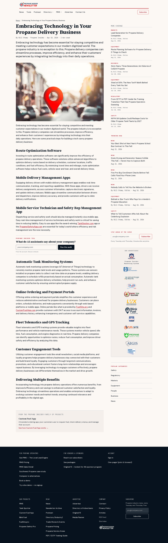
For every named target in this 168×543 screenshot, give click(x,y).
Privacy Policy (105, 508)
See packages (69, 462)
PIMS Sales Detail (26, 467)
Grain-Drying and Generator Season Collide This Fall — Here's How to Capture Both (129, 159)
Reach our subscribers (73, 458)
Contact (102, 503)
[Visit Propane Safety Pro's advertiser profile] (132, 335)
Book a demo (24, 480)
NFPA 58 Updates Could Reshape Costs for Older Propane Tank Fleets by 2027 (129, 119)
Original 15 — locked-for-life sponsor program (83, 467)
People (114, 391)
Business (114, 396)
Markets (114, 380)
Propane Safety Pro (27, 526)
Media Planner (78, 517)
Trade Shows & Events (55, 522)
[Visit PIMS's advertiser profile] (132, 256)
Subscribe (143, 12)
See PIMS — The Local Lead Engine (33, 458)
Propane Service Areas (55, 531)
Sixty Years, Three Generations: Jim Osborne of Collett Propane (131, 67)
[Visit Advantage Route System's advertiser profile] (132, 278)
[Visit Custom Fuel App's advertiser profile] (132, 319)
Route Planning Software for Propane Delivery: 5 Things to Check (131, 50)
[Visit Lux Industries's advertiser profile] (132, 302)
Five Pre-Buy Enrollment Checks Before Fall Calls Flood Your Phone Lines (130, 174)
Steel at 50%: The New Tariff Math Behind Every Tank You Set (129, 84)
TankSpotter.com (85, 223)
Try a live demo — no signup (31, 485)
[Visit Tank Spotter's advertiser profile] (132, 269)
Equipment (115, 385)
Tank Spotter (24, 508)
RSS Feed (102, 517)
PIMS (58, 12)
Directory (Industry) (54, 517)
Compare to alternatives (29, 476)
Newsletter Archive (54, 508)
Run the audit (66, 247)
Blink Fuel (23, 517)
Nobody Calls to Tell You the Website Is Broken (131, 187)
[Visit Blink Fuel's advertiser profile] (132, 310)
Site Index (103, 521)
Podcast (37, 12)
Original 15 (77, 513)
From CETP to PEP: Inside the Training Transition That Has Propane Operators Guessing (128, 102)
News (21, 12)
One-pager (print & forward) (120, 462)
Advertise (69, 12)
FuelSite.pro (82, 307)
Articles (102, 513)
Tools (29, 12)
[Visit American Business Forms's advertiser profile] (132, 352)
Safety (113, 370)
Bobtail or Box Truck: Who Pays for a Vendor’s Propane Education (130, 200)
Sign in (110, 458)
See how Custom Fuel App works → (33, 428)
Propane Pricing (52, 526)
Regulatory (115, 375)
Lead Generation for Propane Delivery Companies (127, 34)
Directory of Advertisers (83, 508)
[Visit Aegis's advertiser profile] (132, 343)
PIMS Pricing (24, 462)
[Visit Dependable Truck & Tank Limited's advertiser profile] (132, 286)
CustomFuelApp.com (26, 310)
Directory (48, 12)
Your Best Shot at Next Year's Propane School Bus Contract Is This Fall (130, 144)
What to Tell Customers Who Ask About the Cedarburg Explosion (129, 215)
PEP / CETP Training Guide (56, 535)
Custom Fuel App (26, 513)
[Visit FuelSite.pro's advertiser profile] (132, 327)
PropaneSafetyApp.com (31, 226)
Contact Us (80, 12)
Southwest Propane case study (32, 471)
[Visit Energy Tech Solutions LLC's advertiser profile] (132, 294)
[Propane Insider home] (28, 4)
